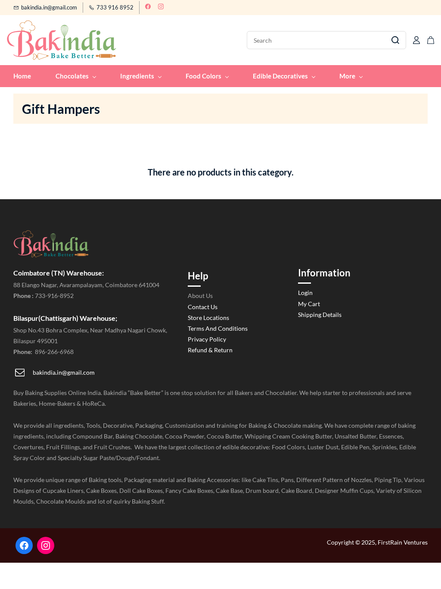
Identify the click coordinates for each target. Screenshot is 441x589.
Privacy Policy (207, 339)
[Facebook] (24, 545)
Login (305, 292)
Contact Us (202, 306)
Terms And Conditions (218, 328)
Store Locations (208, 317)
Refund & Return (210, 350)
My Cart (309, 303)
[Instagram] (45, 545)
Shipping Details (320, 314)
